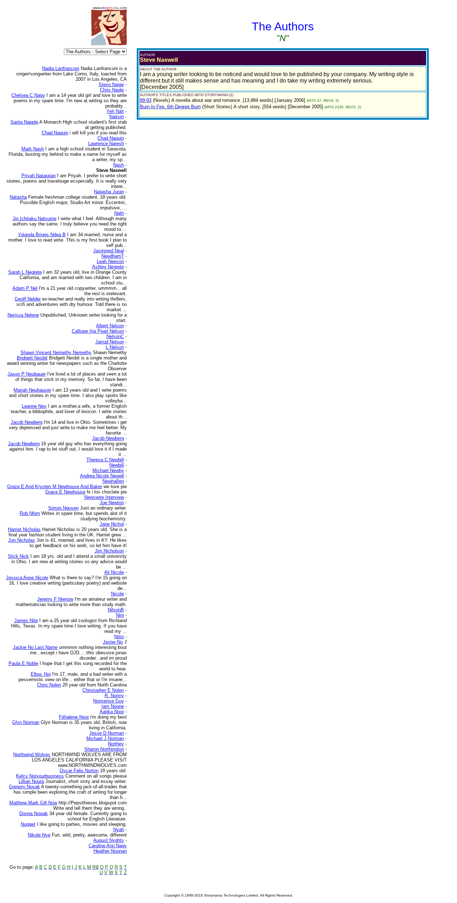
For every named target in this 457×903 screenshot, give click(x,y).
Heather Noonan (110, 851)
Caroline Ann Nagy (108, 845)
